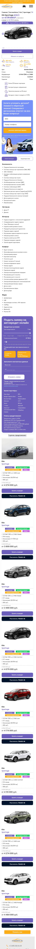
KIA (20, 12)
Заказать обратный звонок (17, 130)
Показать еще (17, 932)
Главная (4, 12)
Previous (3, 34)
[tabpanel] (18, 32)
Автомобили (13, 12)
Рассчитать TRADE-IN (17, 496)
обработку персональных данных (10, 137)
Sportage (26, 12)
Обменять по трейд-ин (17, 56)
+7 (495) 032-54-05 (15, 946)
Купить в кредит (17, 51)
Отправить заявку (14, 377)
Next (31, 34)
